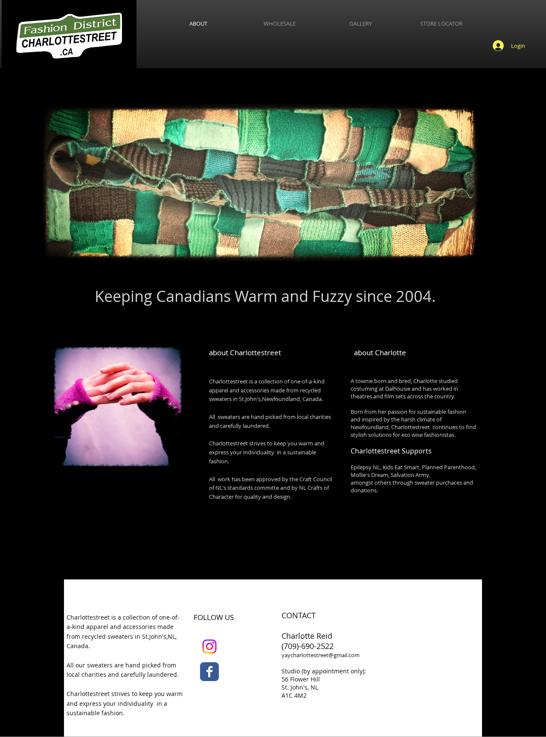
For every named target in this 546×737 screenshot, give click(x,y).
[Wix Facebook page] (209, 671)
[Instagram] (209, 646)
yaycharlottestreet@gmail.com (321, 655)
